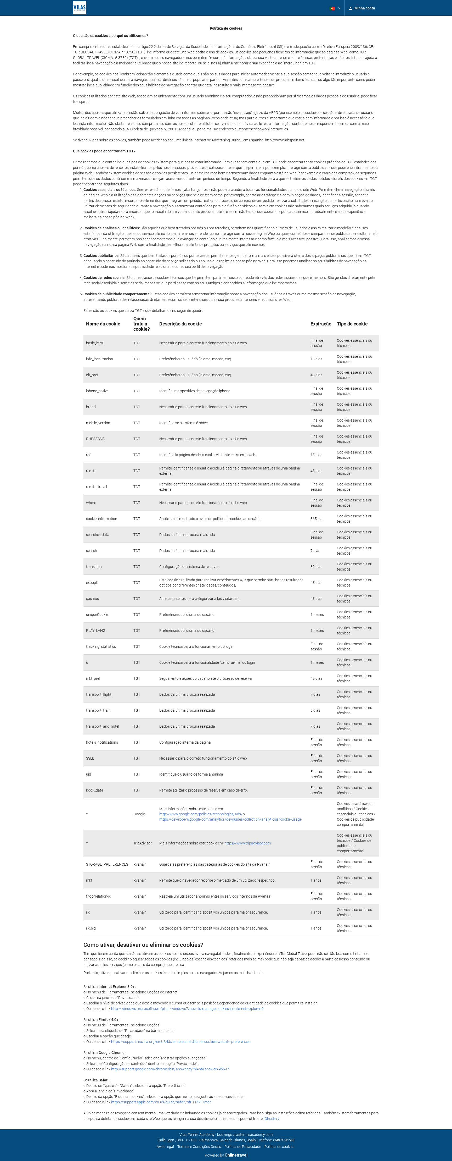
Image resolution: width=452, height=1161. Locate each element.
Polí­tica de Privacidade (242, 1147)
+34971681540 (284, 1140)
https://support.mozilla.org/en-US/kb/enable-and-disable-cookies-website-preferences (180, 1042)
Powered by (226, 1155)
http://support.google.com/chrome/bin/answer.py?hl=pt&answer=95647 (170, 1069)
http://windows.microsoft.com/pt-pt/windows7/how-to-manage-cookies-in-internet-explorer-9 (187, 1009)
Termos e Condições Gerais (199, 1147)
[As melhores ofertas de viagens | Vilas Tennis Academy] (79, 8)
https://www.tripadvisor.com (247, 843)
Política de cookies (279, 1147)
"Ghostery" (271, 1118)
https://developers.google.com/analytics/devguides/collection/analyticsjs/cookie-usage (230, 819)
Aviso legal (165, 1147)
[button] (334, 8)
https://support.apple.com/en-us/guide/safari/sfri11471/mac (161, 1102)
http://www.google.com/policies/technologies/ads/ (200, 814)
